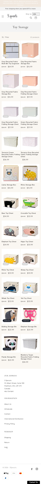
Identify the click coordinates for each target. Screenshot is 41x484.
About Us (7, 404)
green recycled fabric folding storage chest (29, 123)
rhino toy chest (8, 270)
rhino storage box (28, 185)
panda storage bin (9, 357)
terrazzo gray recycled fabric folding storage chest (30, 154)
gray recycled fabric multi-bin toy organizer (10, 62)
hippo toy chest (27, 241)
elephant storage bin (29, 326)
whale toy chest (8, 298)
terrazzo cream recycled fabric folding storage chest (11, 154)
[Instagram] (36, 468)
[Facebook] (31, 468)
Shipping (7, 437)
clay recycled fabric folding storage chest (29, 93)
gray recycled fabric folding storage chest (10, 123)
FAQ (6, 447)
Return (7, 442)
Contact (7, 414)
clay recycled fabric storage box (29, 62)
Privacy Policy (9, 424)
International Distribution (13, 419)
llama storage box (9, 185)
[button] (2, 16)
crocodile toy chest (28, 213)
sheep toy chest (27, 270)
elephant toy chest (9, 241)
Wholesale (8, 409)
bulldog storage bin (9, 326)
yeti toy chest (26, 298)
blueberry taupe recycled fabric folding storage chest (30, 357)
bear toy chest (7, 213)
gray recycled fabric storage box (10, 93)
